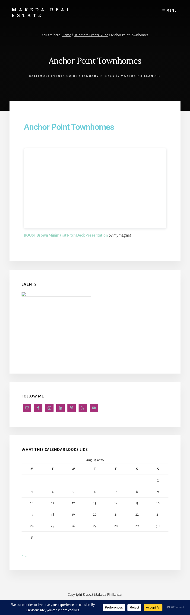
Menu (172, 10)
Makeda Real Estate (42, 12)
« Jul (24, 555)
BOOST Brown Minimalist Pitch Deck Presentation (66, 235)
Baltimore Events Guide (53, 76)
